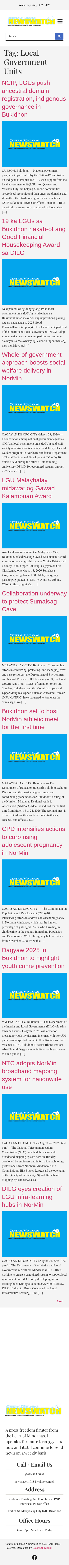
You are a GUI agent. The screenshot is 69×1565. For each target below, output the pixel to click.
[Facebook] (34, 1557)
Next (62, 1301)
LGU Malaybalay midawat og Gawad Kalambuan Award (28, 488)
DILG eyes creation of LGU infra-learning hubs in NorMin (32, 1196)
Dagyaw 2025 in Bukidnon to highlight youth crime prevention (33, 958)
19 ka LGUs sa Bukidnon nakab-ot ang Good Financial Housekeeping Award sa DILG (34, 237)
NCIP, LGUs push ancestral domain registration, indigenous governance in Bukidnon (34, 98)
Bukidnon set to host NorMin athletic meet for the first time (30, 719)
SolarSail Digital (42, 1547)
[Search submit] (59, 36)
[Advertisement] (34, 1349)
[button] (60, 21)
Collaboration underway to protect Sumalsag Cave (34, 601)
